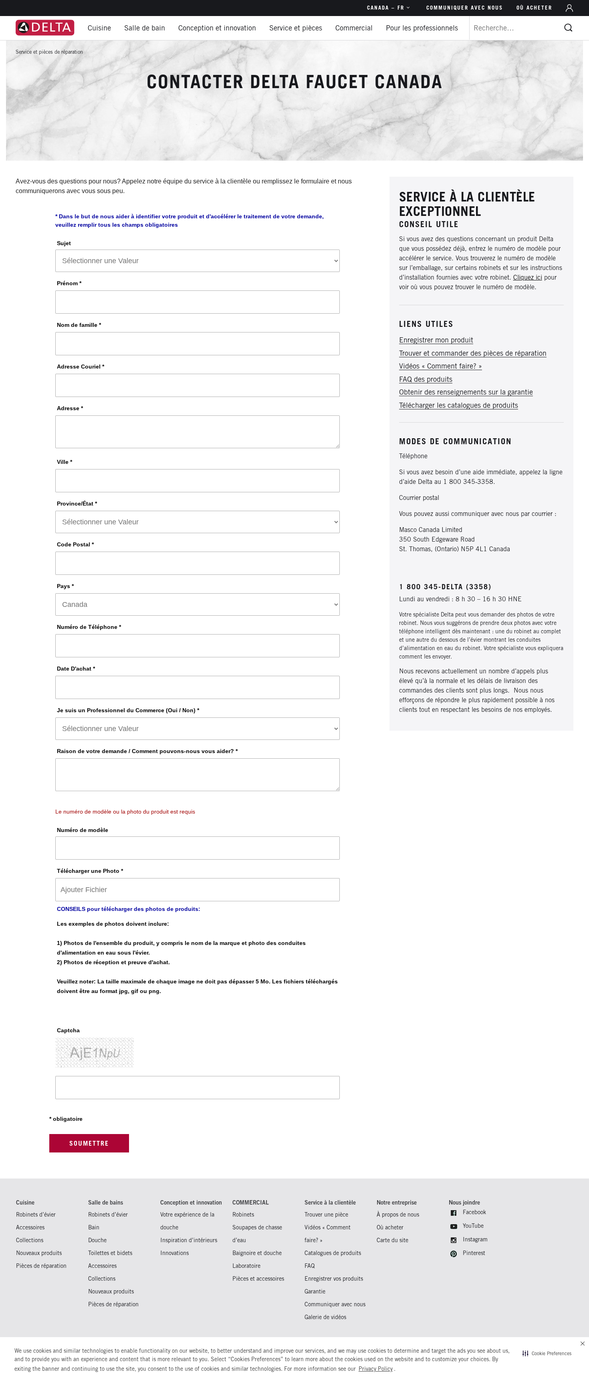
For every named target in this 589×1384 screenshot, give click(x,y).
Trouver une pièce (326, 1214)
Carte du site (392, 1240)
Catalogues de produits (333, 1252)
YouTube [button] (473, 1225)
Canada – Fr (385, 7)
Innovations (174, 1252)
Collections (29, 1240)
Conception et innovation (217, 28)
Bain (93, 1227)
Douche (97, 1240)
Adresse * (70, 408)
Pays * (65, 586)
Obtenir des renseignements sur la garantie (466, 392)
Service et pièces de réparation (49, 52)
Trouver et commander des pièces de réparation (473, 353)
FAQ (310, 1265)
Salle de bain (144, 28)
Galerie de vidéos (325, 1316)
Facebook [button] (474, 1212)
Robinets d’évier (36, 1214)
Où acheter (534, 7)
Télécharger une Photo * (90, 871)
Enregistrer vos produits (334, 1278)
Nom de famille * (79, 325)
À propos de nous (398, 1214)
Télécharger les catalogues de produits (458, 405)
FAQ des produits (425, 379)
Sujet (64, 243)
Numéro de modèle (82, 830)
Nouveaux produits (39, 1252)
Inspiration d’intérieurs (188, 1240)
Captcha (68, 1030)
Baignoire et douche (257, 1252)
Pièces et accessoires (258, 1278)
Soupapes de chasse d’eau (257, 1233)
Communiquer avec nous (464, 7)
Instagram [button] (475, 1239)
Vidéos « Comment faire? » (440, 366)
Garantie (315, 1291)
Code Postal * (75, 544)
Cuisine (99, 28)
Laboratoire (246, 1265)
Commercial (354, 28)
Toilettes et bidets (110, 1252)
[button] (547, 1353)
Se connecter (569, 8)
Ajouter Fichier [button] (84, 890)
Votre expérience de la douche (187, 1221)
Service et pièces (295, 28)
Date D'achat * (76, 668)
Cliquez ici (527, 277)
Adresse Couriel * (80, 366)
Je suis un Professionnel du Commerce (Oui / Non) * (128, 710)
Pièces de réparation (41, 1265)
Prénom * (69, 283)
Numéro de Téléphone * (89, 627)
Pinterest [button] (474, 1252)
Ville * (64, 462)
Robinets (243, 1214)
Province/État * (77, 503)
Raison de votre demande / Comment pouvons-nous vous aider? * (147, 751)
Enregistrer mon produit (436, 340)
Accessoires (30, 1227)
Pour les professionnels (422, 28)
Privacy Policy (376, 1369)
